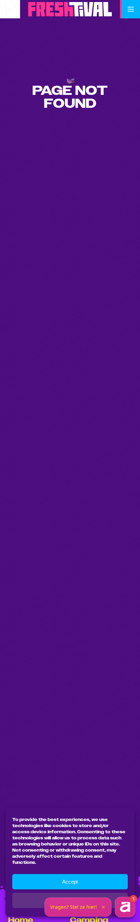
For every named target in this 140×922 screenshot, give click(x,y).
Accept (70, 882)
